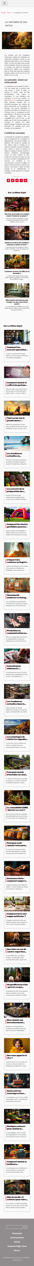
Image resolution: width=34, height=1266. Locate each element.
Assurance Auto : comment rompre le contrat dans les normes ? (17, 882)
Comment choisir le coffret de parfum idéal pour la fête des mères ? (17, 386)
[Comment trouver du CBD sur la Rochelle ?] (16, 262)
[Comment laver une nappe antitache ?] (17, 904)
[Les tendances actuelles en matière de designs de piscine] (17, 443)
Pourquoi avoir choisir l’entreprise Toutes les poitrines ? (17, 847)
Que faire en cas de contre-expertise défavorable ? (16, 951)
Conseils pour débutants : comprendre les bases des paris (15, 670)
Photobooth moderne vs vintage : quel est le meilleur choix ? (17, 599)
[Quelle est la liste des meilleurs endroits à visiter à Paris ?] (16, 233)
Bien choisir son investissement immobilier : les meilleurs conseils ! (17, 1024)
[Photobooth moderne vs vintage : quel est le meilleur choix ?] (17, 585)
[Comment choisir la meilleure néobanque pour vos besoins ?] (17, 1151)
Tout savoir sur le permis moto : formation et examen (16, 422)
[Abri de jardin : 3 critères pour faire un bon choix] (17, 1187)
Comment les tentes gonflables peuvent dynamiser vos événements (17, 528)
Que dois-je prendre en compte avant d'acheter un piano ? (17, 215)
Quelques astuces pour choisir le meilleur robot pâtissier (16, 1130)
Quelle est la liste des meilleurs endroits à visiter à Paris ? (17, 244)
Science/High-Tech (17, 1246)
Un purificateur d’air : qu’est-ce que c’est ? (17, 987)
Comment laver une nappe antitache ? (17, 915)
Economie (17, 1233)
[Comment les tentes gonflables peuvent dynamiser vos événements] (17, 514)
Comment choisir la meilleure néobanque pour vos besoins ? (17, 1165)
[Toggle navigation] (4, 3)
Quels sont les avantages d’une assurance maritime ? (15, 1094)
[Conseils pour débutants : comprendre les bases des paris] (17, 656)
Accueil (3, 12)
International (17, 1237)
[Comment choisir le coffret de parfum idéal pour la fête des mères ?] (17, 372)
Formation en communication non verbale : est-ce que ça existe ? (17, 634)
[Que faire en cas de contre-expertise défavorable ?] (17, 939)
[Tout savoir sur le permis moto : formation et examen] (17, 408)
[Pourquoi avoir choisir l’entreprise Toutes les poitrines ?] (17, 833)
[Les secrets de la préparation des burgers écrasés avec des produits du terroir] (17, 479)
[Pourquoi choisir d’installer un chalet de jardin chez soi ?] (17, 762)
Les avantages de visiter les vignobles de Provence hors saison (17, 740)
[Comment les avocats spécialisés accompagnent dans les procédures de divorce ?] (17, 337)
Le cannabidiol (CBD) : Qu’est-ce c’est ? (17, 808)
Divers (9, 12)
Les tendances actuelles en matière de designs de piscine (17, 457)
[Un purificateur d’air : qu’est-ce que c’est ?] (17, 974)
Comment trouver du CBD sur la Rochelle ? (17, 272)
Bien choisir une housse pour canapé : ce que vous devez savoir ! (17, 302)
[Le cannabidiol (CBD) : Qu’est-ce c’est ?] (17, 797)
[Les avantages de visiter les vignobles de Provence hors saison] (17, 727)
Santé (17, 1242)
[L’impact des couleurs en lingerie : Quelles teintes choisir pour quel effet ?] (17, 549)
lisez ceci (11, 100)
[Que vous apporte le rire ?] (17, 1045)
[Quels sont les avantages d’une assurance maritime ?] (17, 1081)
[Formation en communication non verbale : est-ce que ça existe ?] (17, 620)
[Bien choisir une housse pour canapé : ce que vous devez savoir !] (16, 290)
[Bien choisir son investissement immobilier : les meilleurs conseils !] (17, 1010)
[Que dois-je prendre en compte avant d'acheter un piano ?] (16, 204)
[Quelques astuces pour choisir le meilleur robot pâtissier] (17, 1116)
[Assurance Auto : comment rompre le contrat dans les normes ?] (17, 868)
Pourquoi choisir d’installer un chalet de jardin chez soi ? (17, 774)
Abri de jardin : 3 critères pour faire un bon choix (16, 1199)
